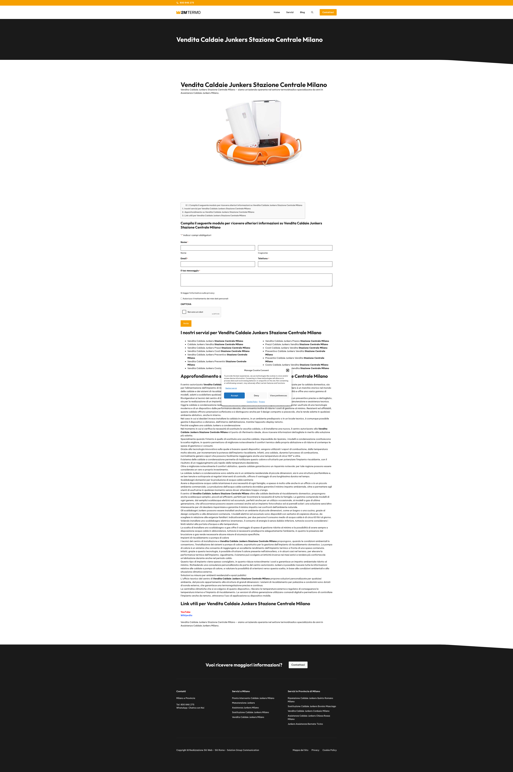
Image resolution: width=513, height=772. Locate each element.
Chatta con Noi (196, 707)
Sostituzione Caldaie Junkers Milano (250, 712)
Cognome (263, 253)
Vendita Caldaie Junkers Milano (248, 717)
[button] (287, 370)
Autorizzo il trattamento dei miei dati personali (205, 298)
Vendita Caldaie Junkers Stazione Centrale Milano (208, 622)
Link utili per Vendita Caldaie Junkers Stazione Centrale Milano (215, 215)
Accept (234, 395)
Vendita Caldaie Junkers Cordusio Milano (308, 711)
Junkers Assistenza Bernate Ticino (305, 724)
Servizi (290, 12)
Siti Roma (220, 750)
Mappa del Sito (300, 750)
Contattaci (328, 12)
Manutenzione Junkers (243, 702)
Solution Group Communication (243, 750)
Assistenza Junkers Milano (245, 707)
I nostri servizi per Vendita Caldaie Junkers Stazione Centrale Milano (217, 208)
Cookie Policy (252, 402)
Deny (256, 395)
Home (277, 12)
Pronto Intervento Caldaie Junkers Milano (253, 698)
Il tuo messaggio (190, 270)
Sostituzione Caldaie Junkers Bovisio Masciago (312, 706)
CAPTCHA (186, 304)
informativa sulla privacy (202, 293)
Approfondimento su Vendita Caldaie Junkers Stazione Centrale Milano (219, 212)
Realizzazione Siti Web (200, 750)
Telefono (263, 258)
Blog (302, 12)
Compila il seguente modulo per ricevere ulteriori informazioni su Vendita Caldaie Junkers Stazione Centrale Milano (245, 205)
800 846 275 (187, 2)
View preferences (278, 395)
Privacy (262, 402)
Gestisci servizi (231, 388)
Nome (183, 253)
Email (184, 258)
